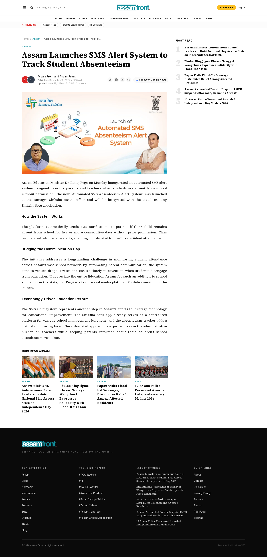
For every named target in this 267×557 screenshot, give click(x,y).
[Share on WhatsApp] (110, 79)
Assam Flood (49, 25)
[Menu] (24, 8)
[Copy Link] (128, 79)
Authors (198, 499)
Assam (70, 18)
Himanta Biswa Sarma (73, 25)
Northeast (98, 18)
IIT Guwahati (96, 25)
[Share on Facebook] (116, 79)
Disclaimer (200, 486)
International (120, 18)
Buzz (168, 18)
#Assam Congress (90, 511)
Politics (139, 18)
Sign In (241, 7)
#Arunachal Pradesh (91, 493)
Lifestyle (181, 18)
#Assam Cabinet (88, 505)
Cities (83, 18)
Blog (208, 18)
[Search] (31, 7)
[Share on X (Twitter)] (122, 79)
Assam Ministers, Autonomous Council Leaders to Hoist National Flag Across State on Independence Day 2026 (160, 477)
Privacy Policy (202, 493)
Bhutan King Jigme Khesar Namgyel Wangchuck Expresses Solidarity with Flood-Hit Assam (159, 490)
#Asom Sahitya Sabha (92, 499)
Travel (196, 18)
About (197, 474)
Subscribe (226, 7)
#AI (81, 480)
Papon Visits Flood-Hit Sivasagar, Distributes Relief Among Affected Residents (157, 503)
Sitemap (198, 517)
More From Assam (37, 351)
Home (58, 18)
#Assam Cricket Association (95, 517)
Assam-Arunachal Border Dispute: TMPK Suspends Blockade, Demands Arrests (161, 513)
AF (25, 79)
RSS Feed (200, 511)
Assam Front (45, 76)
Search (198, 505)
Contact (198, 480)
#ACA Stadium (87, 474)
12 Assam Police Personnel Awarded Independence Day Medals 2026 (158, 522)
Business (155, 18)
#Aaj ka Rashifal (88, 486)
